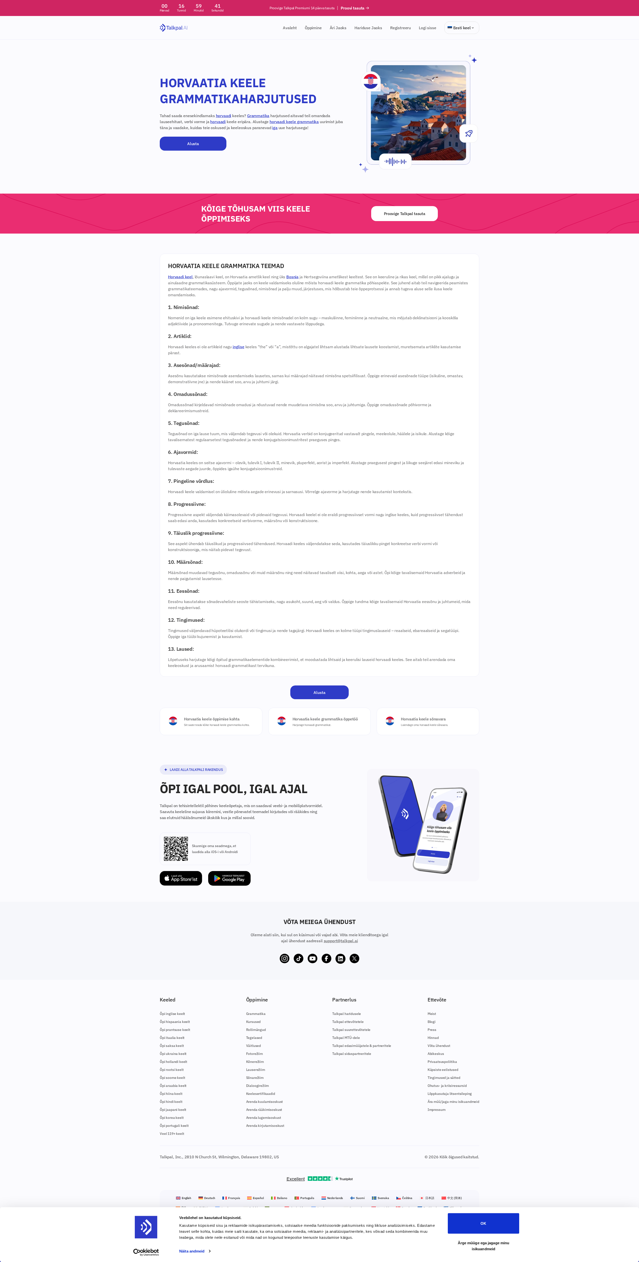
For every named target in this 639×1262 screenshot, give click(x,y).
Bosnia (292, 276)
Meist (432, 1013)
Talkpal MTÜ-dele (346, 1037)
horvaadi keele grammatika (294, 121)
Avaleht (290, 27)
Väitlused (253, 1045)
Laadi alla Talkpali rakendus (196, 769)
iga (275, 127)
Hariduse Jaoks (368, 27)
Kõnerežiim (255, 1061)
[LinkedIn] (340, 959)
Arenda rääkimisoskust (264, 1109)
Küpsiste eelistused (443, 1069)
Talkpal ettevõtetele (348, 1021)
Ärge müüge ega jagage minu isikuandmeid (483, 1246)
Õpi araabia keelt (173, 1085)
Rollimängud (256, 1029)
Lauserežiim (255, 1069)
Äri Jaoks (338, 27)
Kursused (253, 1021)
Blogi (432, 1021)
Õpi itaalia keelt (172, 1037)
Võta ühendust (439, 1045)
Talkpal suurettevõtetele (351, 1029)
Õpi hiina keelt (171, 1093)
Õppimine (313, 27)
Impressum (437, 1109)
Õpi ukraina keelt (173, 1053)
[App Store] (181, 878)
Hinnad (433, 1037)
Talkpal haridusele (346, 1013)
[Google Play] (229, 878)
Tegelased (254, 1037)
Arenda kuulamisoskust (264, 1101)
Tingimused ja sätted (444, 1077)
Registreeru (400, 27)
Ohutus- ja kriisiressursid (447, 1085)
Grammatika (258, 115)
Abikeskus (436, 1053)
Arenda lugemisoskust (263, 1117)
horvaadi (223, 115)
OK (483, 1223)
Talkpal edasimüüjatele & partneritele (361, 1045)
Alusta (193, 143)
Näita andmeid (191, 1251)
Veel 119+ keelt (172, 1133)
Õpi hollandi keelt (173, 1061)
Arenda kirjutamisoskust (265, 1125)
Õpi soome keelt (172, 1077)
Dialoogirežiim (257, 1085)
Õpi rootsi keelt (171, 1069)
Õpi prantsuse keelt (175, 1029)
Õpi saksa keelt (172, 1045)
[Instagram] (285, 959)
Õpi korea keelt (172, 1117)
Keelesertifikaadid (260, 1093)
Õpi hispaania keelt (175, 1021)
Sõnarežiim (255, 1077)
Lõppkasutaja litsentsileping (450, 1093)
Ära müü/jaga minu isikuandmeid (453, 1101)
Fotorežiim (254, 1053)
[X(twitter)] (354, 959)
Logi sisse (427, 27)
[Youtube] (313, 959)
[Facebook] (326, 959)
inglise (238, 346)
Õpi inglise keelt (172, 1013)
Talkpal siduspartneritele (351, 1053)
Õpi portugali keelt (174, 1125)
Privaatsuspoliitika (442, 1061)
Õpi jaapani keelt (173, 1109)
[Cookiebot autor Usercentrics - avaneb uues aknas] (146, 1252)
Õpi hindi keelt (171, 1101)
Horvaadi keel (180, 276)
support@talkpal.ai (341, 940)
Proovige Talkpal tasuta (404, 213)
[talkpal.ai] (173, 28)
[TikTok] (299, 959)
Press (432, 1029)
